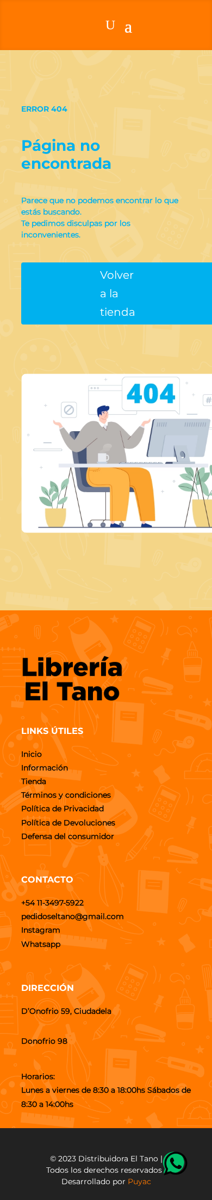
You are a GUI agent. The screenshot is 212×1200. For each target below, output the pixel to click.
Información (44, 768)
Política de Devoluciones (68, 823)
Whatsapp (40, 944)
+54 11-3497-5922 (52, 903)
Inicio (31, 754)
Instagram (40, 930)
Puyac (139, 1181)
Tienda (33, 781)
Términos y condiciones (66, 795)
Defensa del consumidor (67, 836)
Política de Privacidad (62, 808)
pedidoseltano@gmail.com (72, 916)
